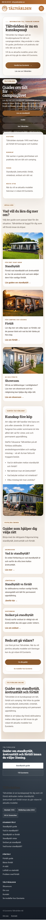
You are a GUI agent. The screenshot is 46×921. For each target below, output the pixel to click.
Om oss (6, 890)
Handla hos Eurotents (23, 65)
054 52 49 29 (6, 2)
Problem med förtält (11, 874)
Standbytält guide (23, 766)
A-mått (5, 866)
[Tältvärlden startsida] (16, 8)
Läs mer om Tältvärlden (23, 71)
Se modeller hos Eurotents (23, 669)
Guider (23, 120)
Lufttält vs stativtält (11, 870)
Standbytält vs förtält (11, 834)
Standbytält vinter (10, 838)
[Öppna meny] (41, 8)
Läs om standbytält (23, 113)
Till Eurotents (23, 773)
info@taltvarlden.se (18, 2)
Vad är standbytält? (10, 831)
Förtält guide (8, 858)
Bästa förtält (8, 862)
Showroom (7, 886)
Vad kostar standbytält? (12, 846)
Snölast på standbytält (12, 842)
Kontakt (6, 894)
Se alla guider (23, 662)
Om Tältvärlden (23, 126)
